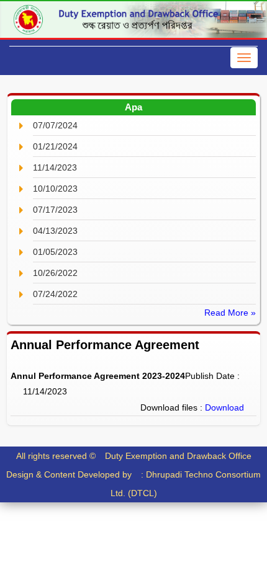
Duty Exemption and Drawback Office (178, 456)
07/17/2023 (55, 210)
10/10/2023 (55, 188)
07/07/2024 (55, 125)
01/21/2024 (55, 146)
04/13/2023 (55, 231)
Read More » (230, 313)
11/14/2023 (55, 167)
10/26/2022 (55, 273)
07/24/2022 (55, 294)
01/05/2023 (55, 252)
